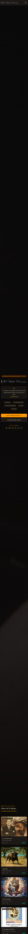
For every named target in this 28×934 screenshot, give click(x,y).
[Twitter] (12, 428)
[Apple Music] (21, 428)
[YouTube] (15, 428)
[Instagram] (9, 428)
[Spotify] (18, 428)
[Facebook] (6, 428)
